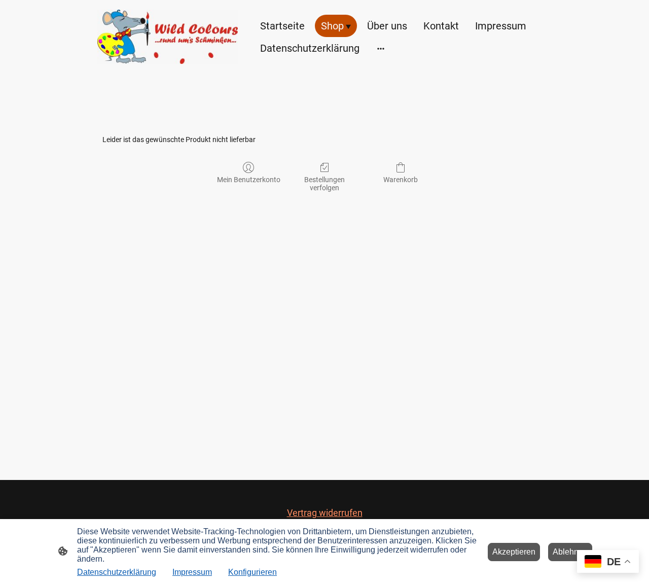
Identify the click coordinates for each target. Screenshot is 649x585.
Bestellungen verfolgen (324, 184)
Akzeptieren (513, 551)
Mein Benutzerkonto (248, 180)
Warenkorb (400, 180)
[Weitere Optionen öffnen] (381, 48)
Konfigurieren (252, 572)
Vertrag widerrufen (325, 512)
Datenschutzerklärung (116, 572)
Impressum (192, 572)
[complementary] (608, 562)
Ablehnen (570, 551)
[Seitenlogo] (167, 37)
